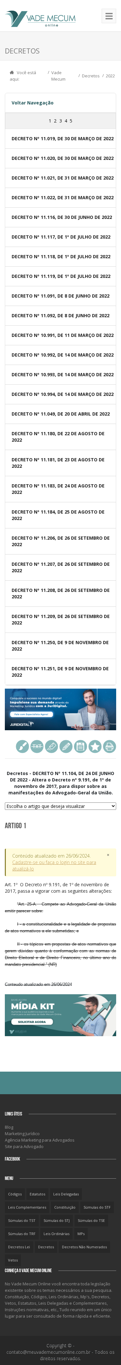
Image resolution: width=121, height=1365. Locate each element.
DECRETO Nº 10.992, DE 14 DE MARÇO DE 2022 (63, 355)
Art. (60, 924)
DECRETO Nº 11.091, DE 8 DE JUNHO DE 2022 (60, 296)
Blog (9, 1127)
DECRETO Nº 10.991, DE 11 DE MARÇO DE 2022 (63, 335)
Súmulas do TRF (21, 1233)
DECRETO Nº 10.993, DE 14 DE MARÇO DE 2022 (63, 374)
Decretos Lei (19, 1246)
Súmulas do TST (21, 1220)
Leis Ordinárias (56, 1233)
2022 (110, 76)
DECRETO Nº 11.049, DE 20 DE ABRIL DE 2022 (61, 414)
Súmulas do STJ (57, 1220)
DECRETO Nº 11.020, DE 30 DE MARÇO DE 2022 (63, 158)
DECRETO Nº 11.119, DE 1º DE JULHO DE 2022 (61, 276)
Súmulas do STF (97, 1207)
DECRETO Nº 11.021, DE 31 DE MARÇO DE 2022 (63, 178)
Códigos (15, 1194)
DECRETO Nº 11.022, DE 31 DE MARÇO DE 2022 (63, 197)
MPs (81, 1233)
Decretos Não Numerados (84, 1246)
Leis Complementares (27, 1207)
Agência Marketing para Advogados (40, 1140)
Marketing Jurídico (22, 1133)
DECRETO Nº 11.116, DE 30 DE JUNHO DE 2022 (62, 217)
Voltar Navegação (33, 103)
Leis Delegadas (66, 1194)
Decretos (91, 76)
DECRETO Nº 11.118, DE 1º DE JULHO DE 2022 (61, 256)
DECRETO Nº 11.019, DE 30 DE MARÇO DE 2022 (63, 138)
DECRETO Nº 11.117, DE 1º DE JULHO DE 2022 (61, 237)
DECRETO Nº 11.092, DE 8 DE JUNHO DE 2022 (60, 315)
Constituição (65, 1207)
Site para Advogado (24, 1146)
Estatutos (37, 1194)
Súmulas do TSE (91, 1220)
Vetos (13, 1260)
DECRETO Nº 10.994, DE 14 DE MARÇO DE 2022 (63, 394)
